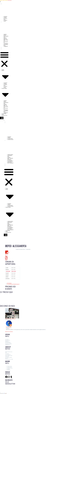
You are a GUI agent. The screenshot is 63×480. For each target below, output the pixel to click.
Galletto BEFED (5, 35)
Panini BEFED (6, 36)
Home (3, 3)
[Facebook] (6, 377)
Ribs (4, 37)
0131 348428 (9, 283)
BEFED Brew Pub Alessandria (10, 318)
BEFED (8, 348)
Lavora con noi (4, 49)
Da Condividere (6, 43)
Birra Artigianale (6, 46)
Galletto (5, 17)
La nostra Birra (5, 19)
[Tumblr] (11, 377)
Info (7, 335)
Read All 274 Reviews (9, 331)
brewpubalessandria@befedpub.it (13, 284)
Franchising (4, 47)
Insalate (5, 38)
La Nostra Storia (5, 21)
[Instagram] (9, 377)
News (3, 48)
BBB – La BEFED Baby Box (6, 39)
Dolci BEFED (6, 44)
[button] (4, 59)
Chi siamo (5, 16)
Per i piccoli (6, 41)
